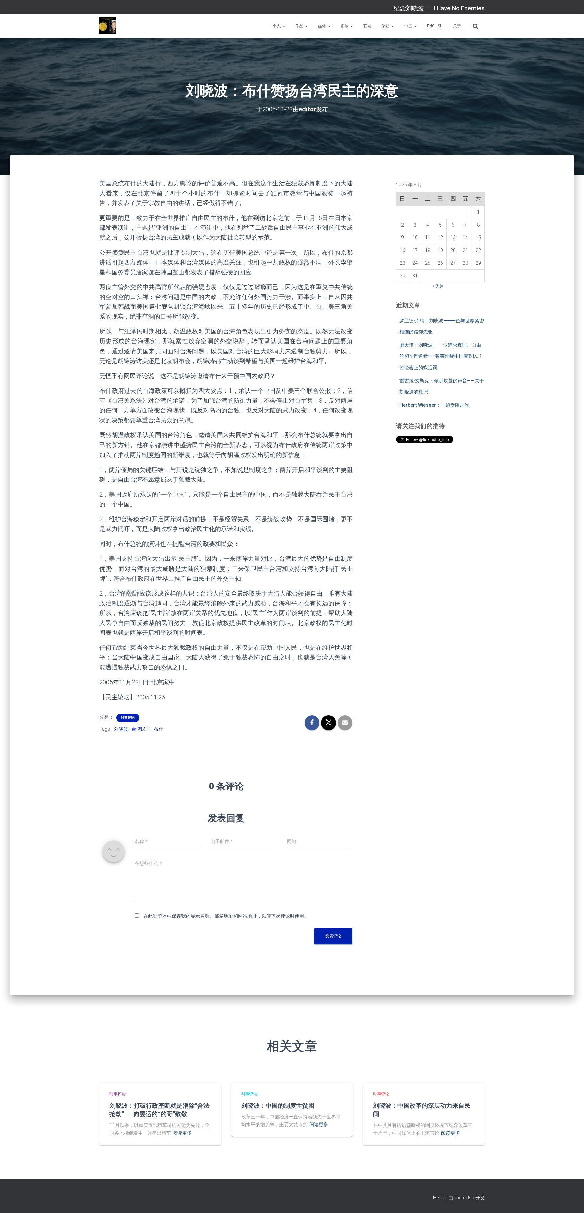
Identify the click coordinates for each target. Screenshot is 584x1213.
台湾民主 (140, 729)
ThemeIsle (464, 1198)
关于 (457, 26)
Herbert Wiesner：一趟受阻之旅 (434, 405)
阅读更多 (182, 1133)
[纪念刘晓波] (107, 25)
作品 (300, 26)
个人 (277, 26)
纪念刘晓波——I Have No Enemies (439, 8)
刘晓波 (121, 729)
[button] (283, 26)
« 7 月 (438, 286)
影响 (345, 26)
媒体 (322, 26)
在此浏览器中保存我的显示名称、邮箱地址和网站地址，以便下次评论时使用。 (226, 916)
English (435, 26)
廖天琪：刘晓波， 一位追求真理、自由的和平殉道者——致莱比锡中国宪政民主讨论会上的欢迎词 (441, 356)
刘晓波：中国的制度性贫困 (277, 1105)
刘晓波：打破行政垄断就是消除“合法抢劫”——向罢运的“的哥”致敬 (160, 1109)
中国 (408, 26)
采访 (386, 26)
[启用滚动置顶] (570, 1199)
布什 (158, 729)
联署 (367, 26)
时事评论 (128, 717)
